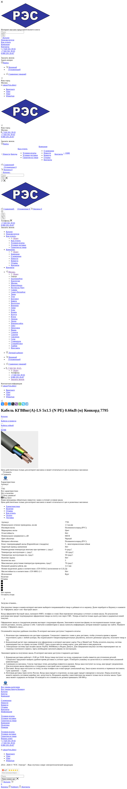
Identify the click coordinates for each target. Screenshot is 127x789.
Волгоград (15, 303)
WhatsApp (10, 96)
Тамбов (14, 346)
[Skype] (23, 403)
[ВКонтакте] (2, 403)
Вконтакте (10, 89)
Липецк (14, 319)
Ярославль (15, 348)
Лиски (13, 321)
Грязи (13, 308)
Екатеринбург (17, 279)
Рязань (13, 330)
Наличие (9, 509)
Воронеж (15, 305)
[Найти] (3, 35)
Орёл (13, 326)
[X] (12, 403)
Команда (4, 705)
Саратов (14, 334)
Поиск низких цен (8, 779)
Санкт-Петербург (18, 292)
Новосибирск (16, 285)
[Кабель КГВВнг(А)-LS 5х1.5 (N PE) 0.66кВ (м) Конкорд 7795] (19, 468)
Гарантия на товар (8, 721)
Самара (14, 290)
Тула (13, 296)
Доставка (10, 518)
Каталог (4, 691)
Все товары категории (10, 687)
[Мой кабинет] (2, 212)
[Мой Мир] (9, 403)
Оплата (9, 515)
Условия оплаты (8, 716)
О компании (6, 700)
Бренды (4, 694)
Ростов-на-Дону (17, 288)
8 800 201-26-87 (7, 53)
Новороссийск (17, 323)
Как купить (16, 241)
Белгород (15, 299)
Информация (6, 712)
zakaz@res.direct (9, 85)
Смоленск (15, 337)
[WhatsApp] (19, 403)
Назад (15, 238)
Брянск (14, 301)
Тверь (13, 294)
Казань (14, 312)
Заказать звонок (17, 379)
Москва (14, 283)
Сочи (13, 339)
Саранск (14, 332)
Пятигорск (15, 328)
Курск (13, 317)
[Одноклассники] (5, 403)
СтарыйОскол (17, 343)
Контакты (5, 709)
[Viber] (16, 403)
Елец (13, 310)
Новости (4, 703)
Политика (5, 725)
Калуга (14, 314)
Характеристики (13, 506)
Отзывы (9, 511)
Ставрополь (16, 341)
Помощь (4, 727)
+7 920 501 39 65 (9, 49)
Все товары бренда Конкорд (13, 689)
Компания (15, 254)
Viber (8, 91)
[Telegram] (26, 403)
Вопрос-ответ (7, 738)
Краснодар (15, 281)
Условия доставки (8, 718)
